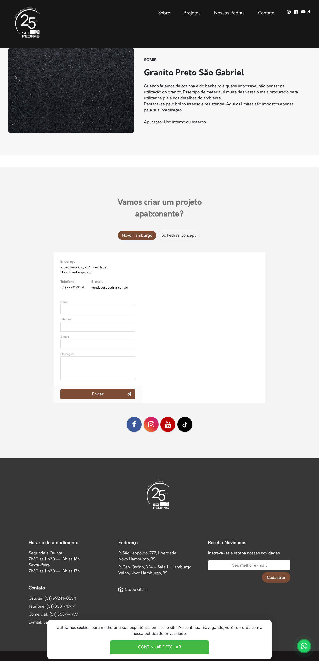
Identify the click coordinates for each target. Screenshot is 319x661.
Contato (266, 13)
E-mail (64, 336)
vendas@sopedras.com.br (109, 288)
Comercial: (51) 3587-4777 (53, 614)
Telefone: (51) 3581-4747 (52, 606)
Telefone (65, 319)
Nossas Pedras (229, 13)
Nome (64, 302)
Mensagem (67, 354)
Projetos (192, 13)
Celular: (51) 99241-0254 (52, 598)
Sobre (164, 13)
